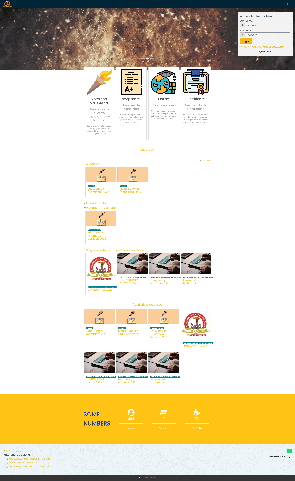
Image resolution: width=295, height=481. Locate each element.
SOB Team (154, 478)
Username (246, 21)
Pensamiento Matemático (191, 281)
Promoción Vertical (100, 208)
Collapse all (206, 160)
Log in (246, 41)
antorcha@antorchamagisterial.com (29, 466)
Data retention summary (279, 457)
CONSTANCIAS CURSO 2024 (129, 281)
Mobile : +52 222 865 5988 (23, 462)
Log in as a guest (265, 51)
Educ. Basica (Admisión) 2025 (98, 190)
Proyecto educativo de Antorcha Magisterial (119, 250)
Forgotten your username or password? (262, 46)
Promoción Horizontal (102, 203)
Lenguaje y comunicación (160, 281)
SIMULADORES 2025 (100, 290)
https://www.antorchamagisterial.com (30, 458)
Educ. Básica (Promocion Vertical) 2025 (97, 236)
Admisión (93, 164)
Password (246, 30)
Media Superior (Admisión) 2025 (130, 190)
